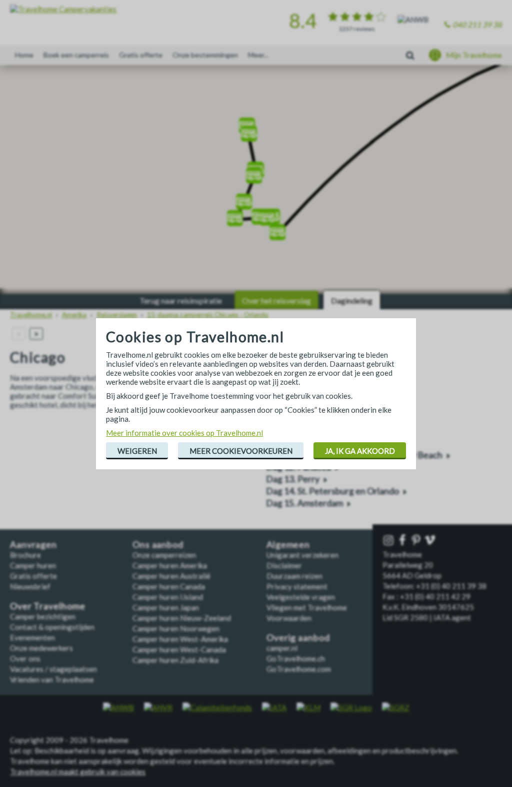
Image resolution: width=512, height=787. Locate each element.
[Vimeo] (431, 540)
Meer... (258, 55)
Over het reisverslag (276, 300)
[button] (249, 130)
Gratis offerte (140, 55)
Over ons (25, 658)
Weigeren (137, 450)
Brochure (25, 554)
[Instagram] (389, 540)
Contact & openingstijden (52, 626)
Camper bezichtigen (43, 616)
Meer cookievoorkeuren (241, 450)
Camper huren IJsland (167, 596)
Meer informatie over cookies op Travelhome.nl (184, 432)
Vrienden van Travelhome (52, 679)
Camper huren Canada (168, 586)
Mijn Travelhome (474, 55)
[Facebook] (403, 540)
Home (24, 55)
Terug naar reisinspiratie (181, 300)
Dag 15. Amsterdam (304, 503)
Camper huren (33, 565)
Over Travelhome (48, 606)
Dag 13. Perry (293, 479)
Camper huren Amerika (169, 565)
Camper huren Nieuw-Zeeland (181, 617)
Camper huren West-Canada (179, 649)
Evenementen (32, 637)
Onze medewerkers (41, 647)
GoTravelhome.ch (295, 658)
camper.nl (282, 647)
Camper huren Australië (171, 575)
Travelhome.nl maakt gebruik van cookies (78, 771)
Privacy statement (297, 586)
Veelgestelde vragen (300, 596)
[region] (256, 180)
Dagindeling (351, 300)
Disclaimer (284, 565)
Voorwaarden (289, 617)
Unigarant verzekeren (302, 554)
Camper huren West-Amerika (180, 638)
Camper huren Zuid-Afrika (175, 659)
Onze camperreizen (164, 554)
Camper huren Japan (165, 607)
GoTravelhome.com (298, 668)
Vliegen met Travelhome (306, 607)
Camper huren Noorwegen (176, 628)
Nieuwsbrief (30, 586)
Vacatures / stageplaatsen (53, 668)
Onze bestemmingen (205, 55)
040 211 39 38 (477, 24)
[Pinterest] (417, 540)
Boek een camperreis (76, 55)
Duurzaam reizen (294, 575)
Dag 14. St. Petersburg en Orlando (332, 491)
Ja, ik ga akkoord (360, 450)
